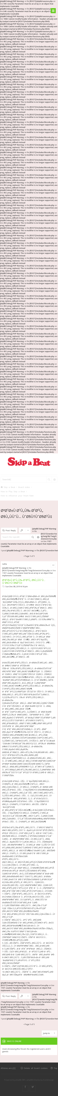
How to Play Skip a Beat (13, 491)
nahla (4, 564)
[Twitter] (33, 1089)
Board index (24, 487)
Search (32, 537)
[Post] (3, 586)
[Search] (49, 479)
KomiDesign (48, 1080)
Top (55, 1068)
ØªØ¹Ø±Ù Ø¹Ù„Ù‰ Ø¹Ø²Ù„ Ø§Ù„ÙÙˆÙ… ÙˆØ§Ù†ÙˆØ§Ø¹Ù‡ (23, 581)
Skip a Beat (9, 487)
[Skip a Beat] (29, 461)
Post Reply (11, 530)
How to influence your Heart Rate (17, 496)
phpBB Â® (20, 1080)
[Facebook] (25, 1089)
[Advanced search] (54, 479)
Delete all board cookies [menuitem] (36, 1068)
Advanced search (38, 537)
